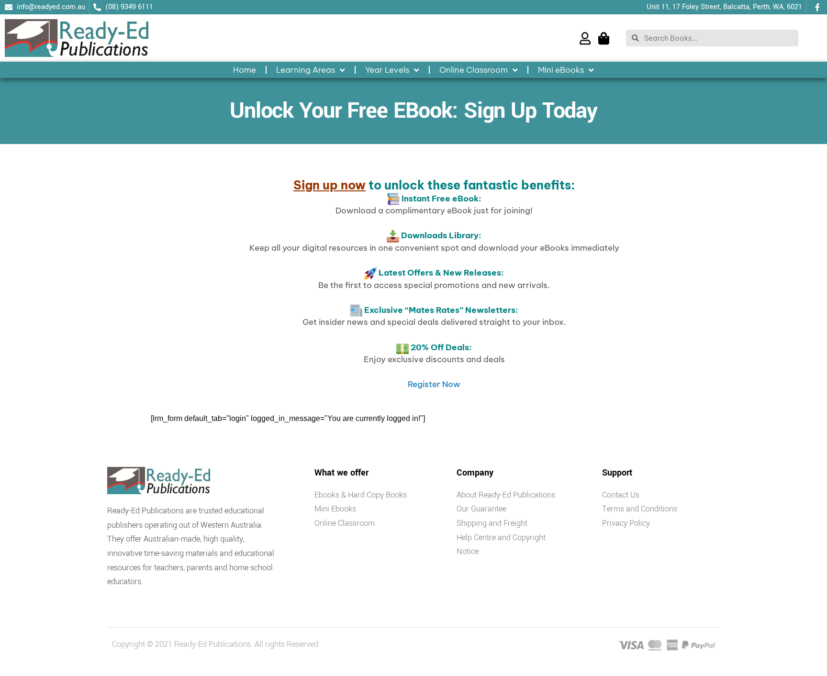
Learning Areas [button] (305, 70)
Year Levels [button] (387, 70)
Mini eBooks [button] (561, 70)
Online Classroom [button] (473, 70)
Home (244, 70)
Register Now (434, 384)
